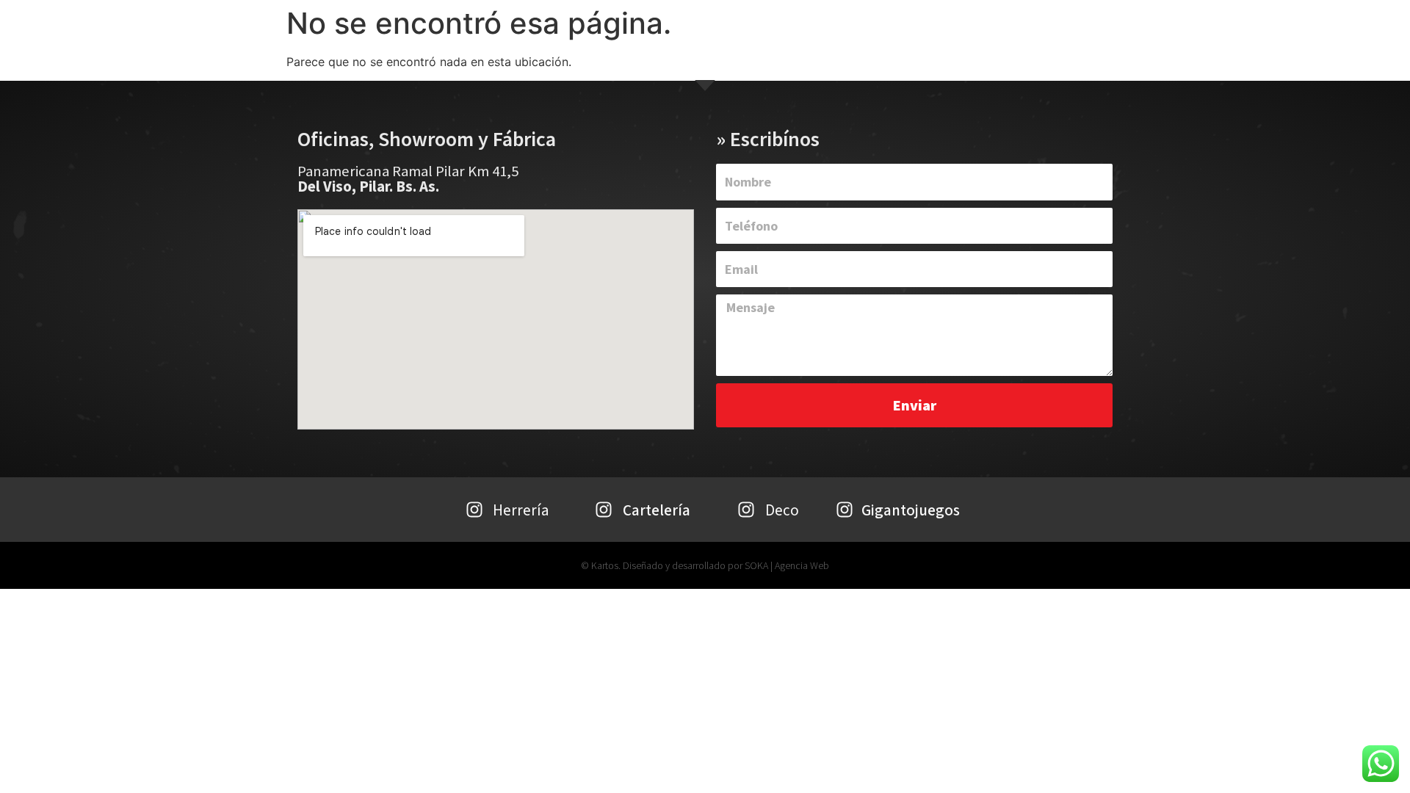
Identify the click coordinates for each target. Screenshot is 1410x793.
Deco (782, 510)
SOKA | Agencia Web (787, 565)
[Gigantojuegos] (844, 509)
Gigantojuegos (910, 510)
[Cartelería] (603, 509)
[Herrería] (474, 509)
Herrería (521, 510)
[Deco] (746, 509)
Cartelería (656, 510)
